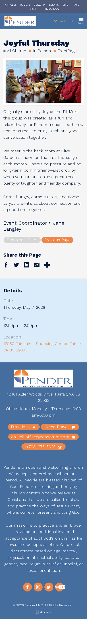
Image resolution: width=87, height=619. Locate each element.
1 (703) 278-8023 (40, 446)
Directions (21, 426)
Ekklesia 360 (43, 612)
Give (65, 4)
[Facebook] (27, 587)
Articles (11, 4)
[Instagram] (38, 587)
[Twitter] (48, 587)
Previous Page (57, 239)
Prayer (76, 4)
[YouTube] (59, 587)
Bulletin (40, 4)
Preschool (51, 8)
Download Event (22, 239)
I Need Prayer (56, 426)
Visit (33, 8)
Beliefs (25, 4)
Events (54, 4)
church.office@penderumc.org (40, 436)
